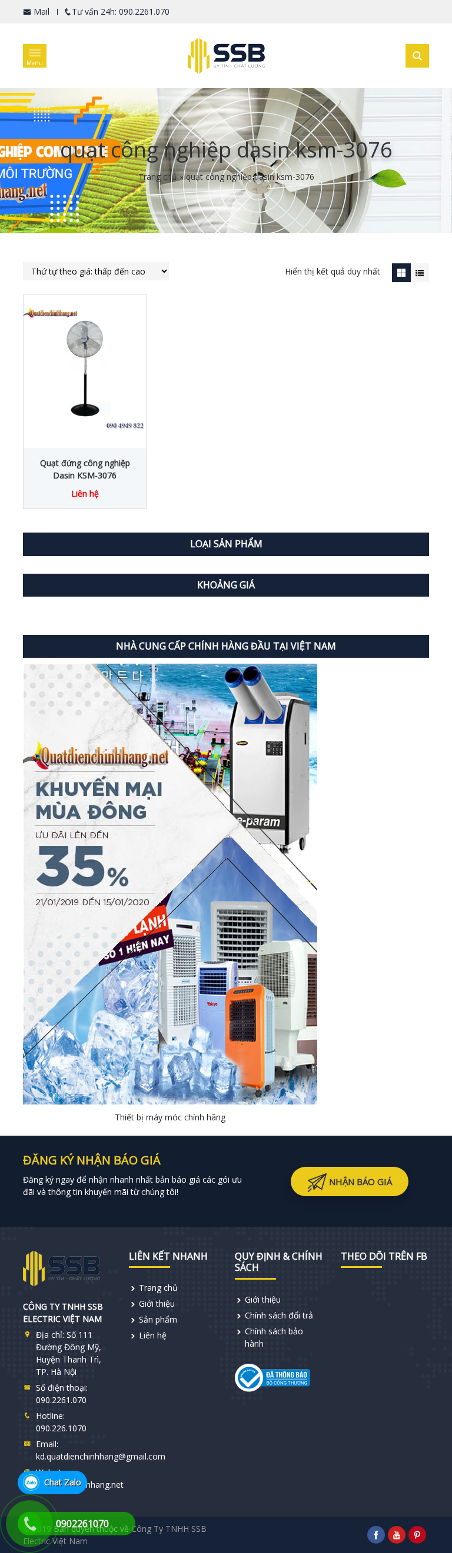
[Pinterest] (417, 1535)
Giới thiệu (157, 1303)
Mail (40, 11)
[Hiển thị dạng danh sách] (420, 272)
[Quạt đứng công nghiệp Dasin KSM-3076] (85, 368)
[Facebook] (376, 1535)
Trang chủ (157, 176)
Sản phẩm (158, 1319)
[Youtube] (397, 1535)
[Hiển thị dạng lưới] (401, 272)
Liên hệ (153, 1335)
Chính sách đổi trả (279, 1315)
